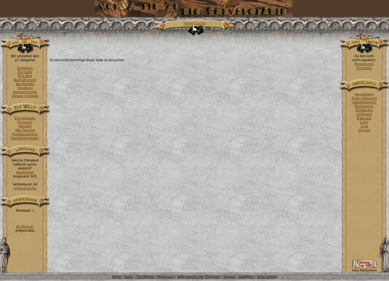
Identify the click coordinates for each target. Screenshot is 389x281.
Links (364, 122)
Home (188, 23)
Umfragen (364, 114)
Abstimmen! (25, 172)
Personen (24, 122)
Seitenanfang (267, 277)
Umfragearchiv (25, 188)
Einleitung (25, 68)
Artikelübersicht (364, 102)
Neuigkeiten (364, 94)
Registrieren (364, 64)
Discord (364, 130)
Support (229, 277)
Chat (364, 126)
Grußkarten (364, 110)
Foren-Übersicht (364, 98)
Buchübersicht (25, 80)
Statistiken (246, 277)
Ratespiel (364, 118)
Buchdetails (25, 84)
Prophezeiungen (25, 134)
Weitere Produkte (25, 96)
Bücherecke (364, 106)
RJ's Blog (25, 76)
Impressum (165, 277)
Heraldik (25, 126)
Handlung (25, 88)
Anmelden (364, 68)
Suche (201, 23)
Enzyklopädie (25, 118)
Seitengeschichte (190, 277)
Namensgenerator (25, 138)
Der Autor (25, 72)
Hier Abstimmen (364, 270)
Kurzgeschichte (25, 92)
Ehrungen (213, 277)
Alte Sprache (25, 130)
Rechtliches (145, 277)
